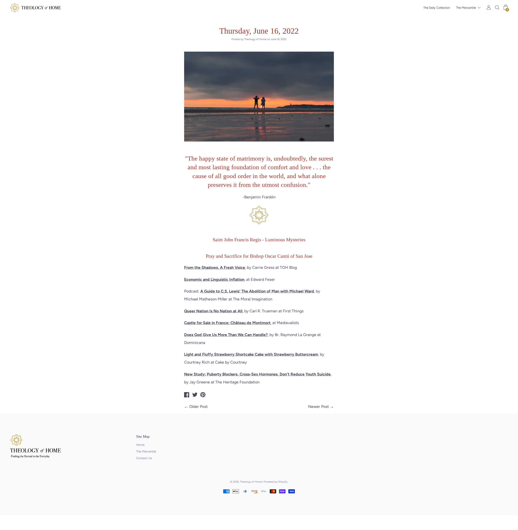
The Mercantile (466, 8)
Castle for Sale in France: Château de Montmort (227, 322)
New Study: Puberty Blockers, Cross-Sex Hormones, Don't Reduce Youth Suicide (257, 374)
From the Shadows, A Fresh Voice (214, 267)
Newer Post (318, 406)
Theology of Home (251, 481)
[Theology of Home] (186, 395)
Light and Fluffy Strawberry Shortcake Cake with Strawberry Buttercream (251, 354)
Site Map (143, 436)
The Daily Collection (436, 8)
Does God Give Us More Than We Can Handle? (226, 334)
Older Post (198, 406)
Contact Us (144, 458)
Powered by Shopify (275, 481)
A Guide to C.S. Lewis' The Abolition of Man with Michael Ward (257, 291)
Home (140, 445)
